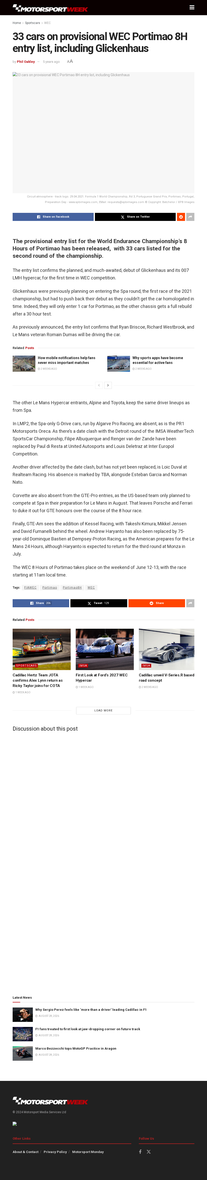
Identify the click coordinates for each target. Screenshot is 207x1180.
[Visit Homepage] (50, 8)
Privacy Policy (55, 1152)
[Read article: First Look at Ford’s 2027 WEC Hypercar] (105, 649)
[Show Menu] (192, 7)
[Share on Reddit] (181, 217)
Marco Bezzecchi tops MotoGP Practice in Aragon (75, 1048)
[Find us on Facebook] (140, 1152)
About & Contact (25, 1152)
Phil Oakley (26, 62)
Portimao (49, 587)
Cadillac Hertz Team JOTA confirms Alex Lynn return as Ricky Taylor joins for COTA (38, 680)
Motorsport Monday (88, 1152)
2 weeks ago (48, 368)
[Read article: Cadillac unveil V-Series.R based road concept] (168, 649)
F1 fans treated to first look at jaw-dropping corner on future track (87, 1029)
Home (17, 23)
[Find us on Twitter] (148, 1152)
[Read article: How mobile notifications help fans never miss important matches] (24, 364)
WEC (47, 23)
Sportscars (32, 23)
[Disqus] (103, 798)
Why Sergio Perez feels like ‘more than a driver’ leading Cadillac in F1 (91, 1010)
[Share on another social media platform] (190, 217)
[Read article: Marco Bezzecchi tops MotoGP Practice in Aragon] (23, 1053)
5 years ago (51, 62)
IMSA (83, 665)
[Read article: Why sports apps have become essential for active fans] (118, 364)
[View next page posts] (108, 385)
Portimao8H (72, 587)
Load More (103, 710)
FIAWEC (30, 587)
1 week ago (23, 692)
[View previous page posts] (99, 385)
